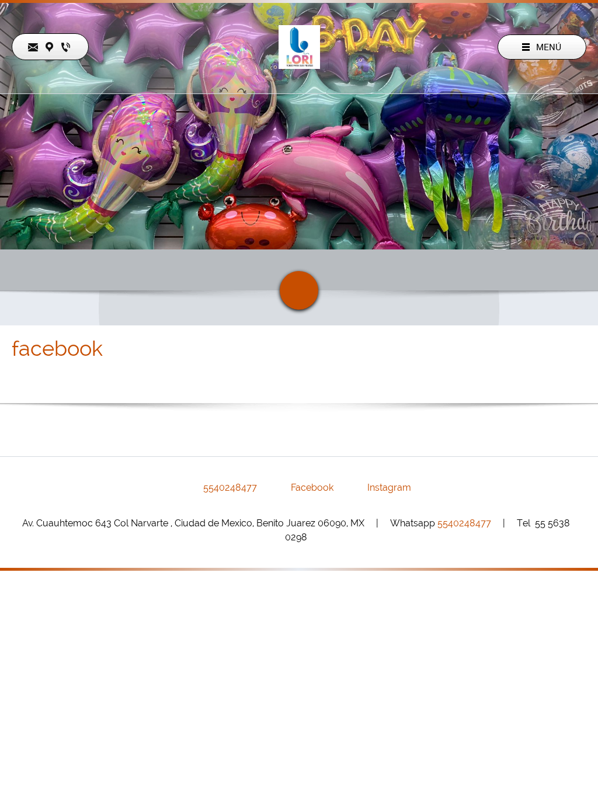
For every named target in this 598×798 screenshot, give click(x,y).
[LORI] (299, 47)
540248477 (464, 523)
